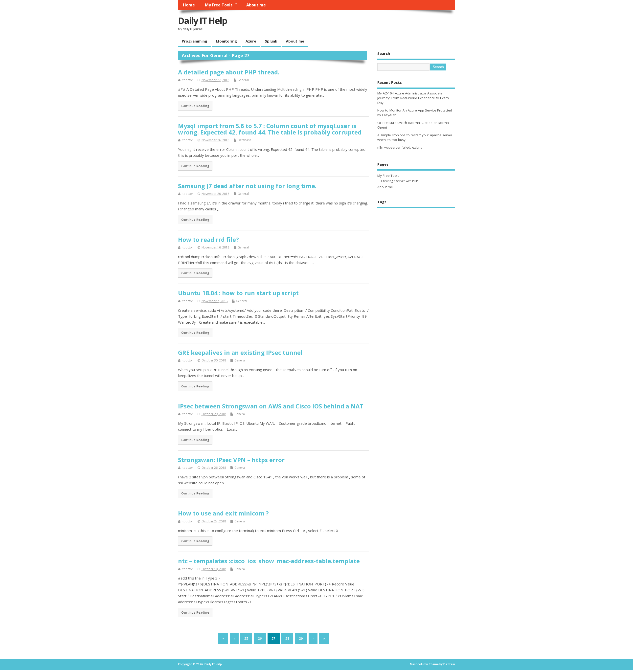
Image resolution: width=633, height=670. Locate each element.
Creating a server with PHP (399, 181)
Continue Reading (195, 106)
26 (260, 638)
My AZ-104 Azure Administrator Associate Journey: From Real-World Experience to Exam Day (413, 98)
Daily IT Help (202, 21)
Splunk (271, 41)
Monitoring (226, 41)
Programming (194, 41)
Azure (251, 41)
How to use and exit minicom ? (223, 513)
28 (287, 638)
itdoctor (187, 80)
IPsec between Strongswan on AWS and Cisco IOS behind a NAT (270, 406)
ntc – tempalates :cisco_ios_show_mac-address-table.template (269, 561)
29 (301, 638)
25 (246, 638)
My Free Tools (218, 5)
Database (244, 140)
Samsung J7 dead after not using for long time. (247, 186)
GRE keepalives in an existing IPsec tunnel (240, 352)
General (243, 80)
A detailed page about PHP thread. (228, 72)
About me (256, 5)
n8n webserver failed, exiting (399, 147)
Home (189, 5)
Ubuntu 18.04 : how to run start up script (238, 293)
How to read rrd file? (208, 239)
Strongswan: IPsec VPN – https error (231, 460)
